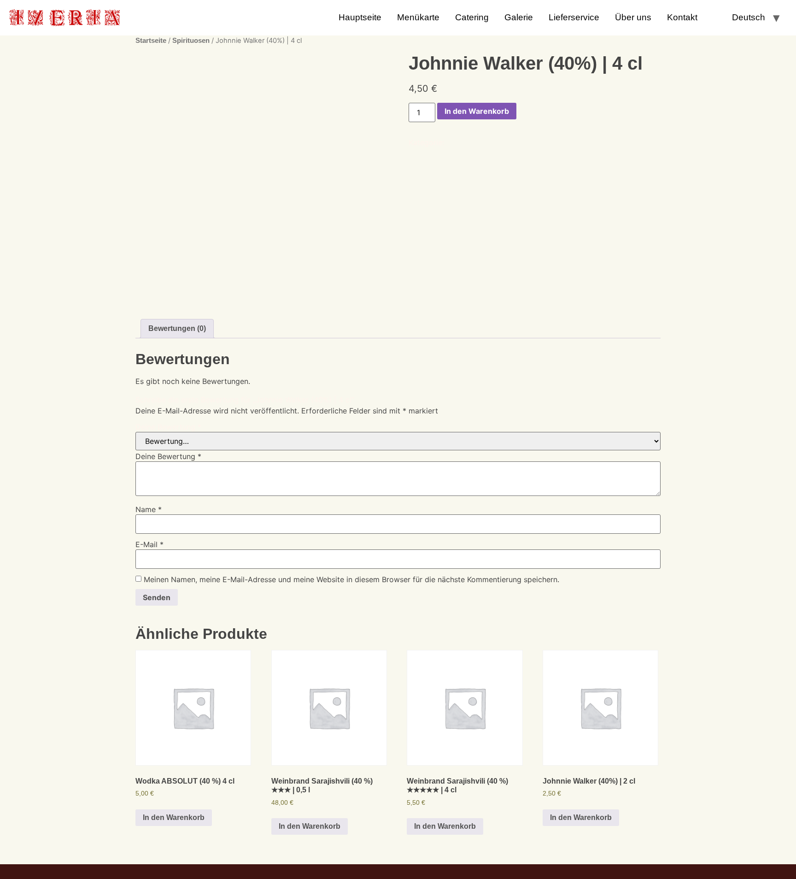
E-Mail (149, 544)
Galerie (518, 17)
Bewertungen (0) (177, 328)
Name (148, 509)
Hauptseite (360, 17)
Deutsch (748, 17)
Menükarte (418, 17)
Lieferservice (574, 17)
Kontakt (682, 17)
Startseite (150, 40)
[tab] (177, 328)
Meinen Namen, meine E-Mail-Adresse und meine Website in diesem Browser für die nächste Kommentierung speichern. (351, 579)
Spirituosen (191, 40)
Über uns (633, 17)
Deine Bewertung (168, 427)
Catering (472, 17)
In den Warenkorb (477, 111)
